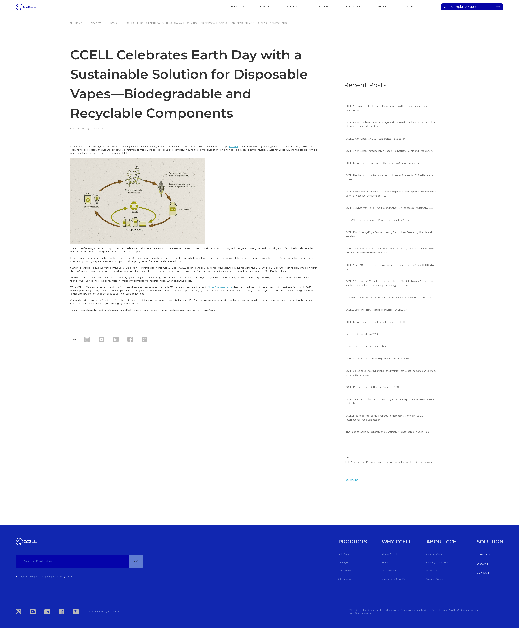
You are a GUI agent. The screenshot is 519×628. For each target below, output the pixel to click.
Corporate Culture (434, 554)
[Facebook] (134, 339)
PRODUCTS (237, 6)
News (113, 23)
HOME (78, 23)
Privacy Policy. (65, 576)
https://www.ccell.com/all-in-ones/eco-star (196, 310)
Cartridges (343, 562)
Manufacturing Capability (393, 579)
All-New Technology (391, 554)
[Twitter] (148, 339)
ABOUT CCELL (352, 6)
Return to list (351, 480)
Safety (385, 562)
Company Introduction (437, 562)
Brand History (432, 571)
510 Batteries (344, 579)
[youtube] (105, 339)
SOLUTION (322, 6)
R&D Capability (389, 571)
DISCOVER (382, 6)
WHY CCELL (293, 6)
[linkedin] (120, 339)
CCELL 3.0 (265, 6)
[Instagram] (91, 339)
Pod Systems (344, 571)
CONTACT (410, 6)
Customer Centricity (435, 579)
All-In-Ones (343, 554)
